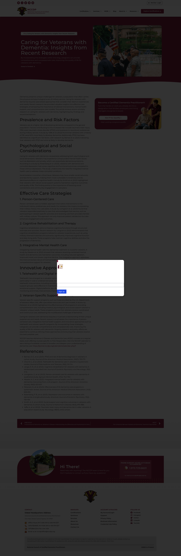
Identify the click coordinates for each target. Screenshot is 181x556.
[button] (121, 263)
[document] (90, 278)
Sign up (62, 292)
